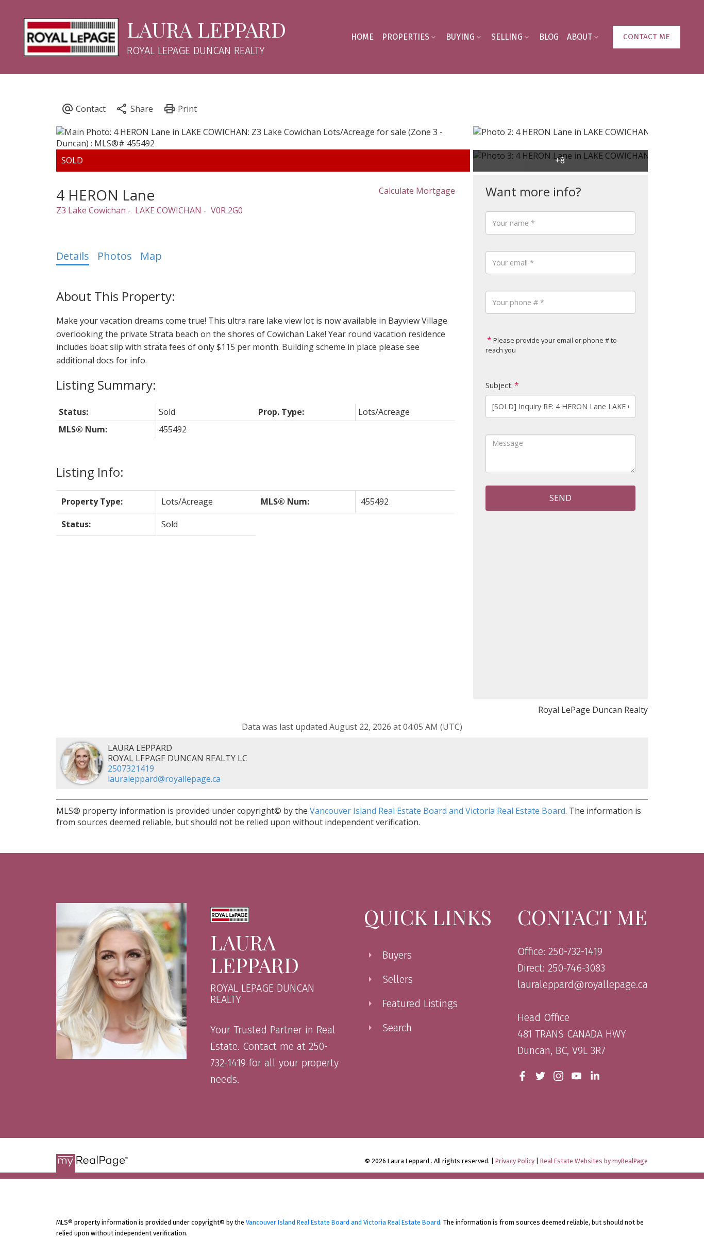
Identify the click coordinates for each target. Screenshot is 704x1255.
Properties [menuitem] (405, 37)
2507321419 (131, 768)
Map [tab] (151, 256)
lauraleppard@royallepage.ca (164, 778)
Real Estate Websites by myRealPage (594, 1161)
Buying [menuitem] (460, 37)
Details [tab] (72, 256)
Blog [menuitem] (549, 37)
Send (560, 498)
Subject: (499, 385)
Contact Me (646, 36)
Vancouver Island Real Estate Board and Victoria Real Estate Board (437, 810)
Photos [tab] (114, 256)
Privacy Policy (514, 1161)
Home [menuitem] (362, 37)
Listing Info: (90, 471)
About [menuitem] (579, 37)
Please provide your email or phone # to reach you (551, 345)
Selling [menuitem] (507, 37)
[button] (646, 37)
